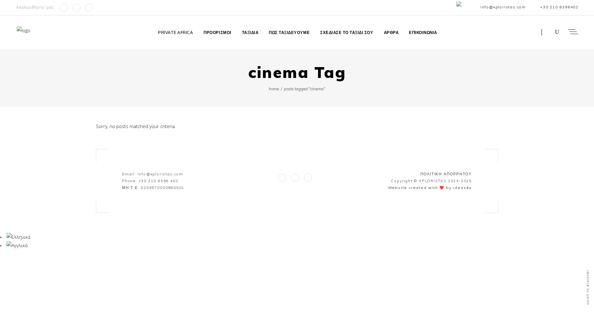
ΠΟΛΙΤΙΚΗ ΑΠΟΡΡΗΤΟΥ (446, 174)
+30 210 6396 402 (159, 180)
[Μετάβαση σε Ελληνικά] (18, 237)
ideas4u (462, 187)
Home (274, 88)
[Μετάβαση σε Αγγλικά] (460, 7)
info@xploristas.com (160, 174)
